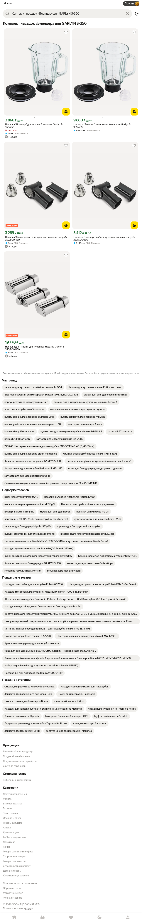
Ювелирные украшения (16, 875)
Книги (6, 846)
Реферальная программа (17, 780)
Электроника (10, 813)
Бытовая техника (12, 803)
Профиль (128, 917)
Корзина (99, 917)
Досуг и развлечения (15, 794)
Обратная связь (12, 888)
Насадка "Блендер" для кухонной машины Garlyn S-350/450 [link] (34, 126)
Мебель (7, 798)
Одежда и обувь (12, 818)
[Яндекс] (28, 909)
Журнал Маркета (12, 897)
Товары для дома (12, 822)
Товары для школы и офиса (18, 851)
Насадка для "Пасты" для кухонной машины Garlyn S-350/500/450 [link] (35, 348)
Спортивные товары (14, 856)
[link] (33, 387)
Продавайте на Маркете (16, 756)
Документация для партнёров (20, 761)
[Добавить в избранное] (66, 32)
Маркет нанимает (13, 893)
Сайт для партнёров (14, 766)
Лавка (42, 917)
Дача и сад (9, 842)
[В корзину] (66, 112)
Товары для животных (15, 861)
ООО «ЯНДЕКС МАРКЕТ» (26, 904)
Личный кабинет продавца (18, 751)
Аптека (7, 827)
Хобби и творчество (14, 837)
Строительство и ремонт (17, 866)
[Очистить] (127, 13)
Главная (14, 917)
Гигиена (7, 808)
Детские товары (12, 870)
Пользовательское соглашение (20, 883)
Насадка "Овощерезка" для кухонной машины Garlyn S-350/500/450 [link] (36, 238)
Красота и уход (11, 832)
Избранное (71, 917)
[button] (137, 13)
